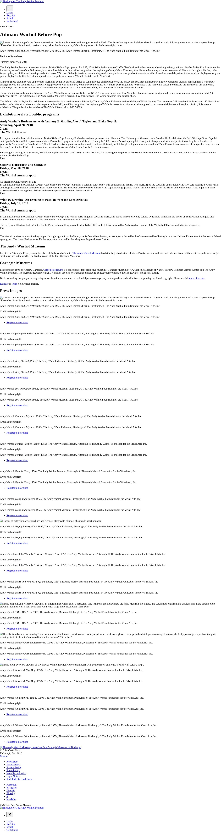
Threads (10, 790)
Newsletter (11, 761)
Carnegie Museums (53, 269)
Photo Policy (13, 770)
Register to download (17, 322)
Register (10, 15)
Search (9, 18)
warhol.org (12, 21)
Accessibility (13, 764)
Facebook (11, 784)
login (14, 283)
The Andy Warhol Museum (86, 253)
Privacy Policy (13, 767)
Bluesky (10, 793)
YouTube (11, 799)
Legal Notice (13, 776)
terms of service (197, 278)
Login (9, 12)
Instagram (11, 787)
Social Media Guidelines (19, 779)
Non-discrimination (16, 773)
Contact (4, 756)
